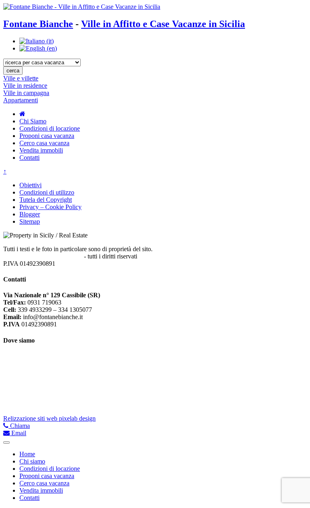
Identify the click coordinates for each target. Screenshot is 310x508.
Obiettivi (30, 185)
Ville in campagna (26, 92)
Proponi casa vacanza (46, 135)
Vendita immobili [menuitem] (41, 490)
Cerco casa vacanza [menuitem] (44, 483)
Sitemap (29, 221)
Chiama (19, 425)
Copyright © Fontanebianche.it (42, 256)
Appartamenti (20, 100)
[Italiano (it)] (36, 41)
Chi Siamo (32, 121)
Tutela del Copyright (45, 199)
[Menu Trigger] (6, 442)
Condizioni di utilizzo (46, 192)
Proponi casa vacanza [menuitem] (46, 475)
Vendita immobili (41, 150)
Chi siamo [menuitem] (32, 461)
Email (18, 433)
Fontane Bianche (38, 24)
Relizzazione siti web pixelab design (49, 418)
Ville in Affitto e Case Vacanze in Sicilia (163, 24)
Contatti (29, 157)
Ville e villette (20, 78)
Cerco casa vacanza (44, 143)
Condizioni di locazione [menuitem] (49, 468)
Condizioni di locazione (49, 128)
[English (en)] (38, 48)
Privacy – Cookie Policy (50, 206)
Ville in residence (25, 85)
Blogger (29, 214)
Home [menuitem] (27, 454)
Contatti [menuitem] (29, 497)
